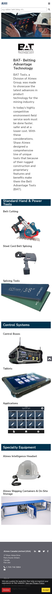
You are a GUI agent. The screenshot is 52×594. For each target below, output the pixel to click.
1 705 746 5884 (13, 567)
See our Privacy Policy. (35, 583)
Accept (46, 590)
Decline (6, 590)
